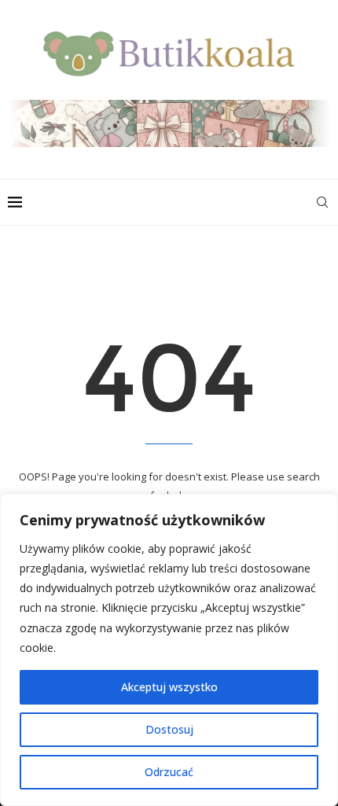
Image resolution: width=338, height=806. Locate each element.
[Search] (322, 202)
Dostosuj (169, 729)
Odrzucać (169, 771)
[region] (169, 650)
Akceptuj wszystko (169, 686)
